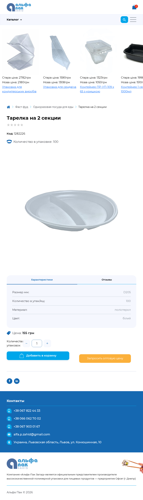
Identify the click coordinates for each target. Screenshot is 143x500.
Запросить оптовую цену (105, 358)
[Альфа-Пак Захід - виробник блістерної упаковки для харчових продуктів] (19, 7)
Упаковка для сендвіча (53, 87)
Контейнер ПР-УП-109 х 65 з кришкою (91, 89)
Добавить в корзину (41, 355)
